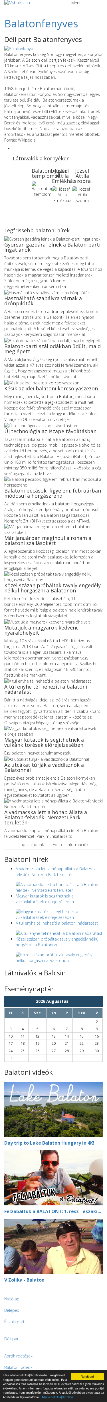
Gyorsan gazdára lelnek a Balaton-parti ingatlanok (52, 247)
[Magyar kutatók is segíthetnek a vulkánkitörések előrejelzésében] (59, 914)
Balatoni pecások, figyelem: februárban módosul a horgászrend (52, 493)
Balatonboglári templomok (50, 173)
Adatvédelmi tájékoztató (57, 1397)
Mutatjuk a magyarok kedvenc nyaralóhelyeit (41, 630)
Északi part (14, 1321)
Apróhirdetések (18, 1356)
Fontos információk (70, 844)
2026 (41, 1001)
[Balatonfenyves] (20, 48)
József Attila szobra (82, 175)
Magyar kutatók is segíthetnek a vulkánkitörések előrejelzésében (44, 742)
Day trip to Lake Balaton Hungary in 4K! (49, 1143)
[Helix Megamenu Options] (5, 8)
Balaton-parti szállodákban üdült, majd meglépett (52, 349)
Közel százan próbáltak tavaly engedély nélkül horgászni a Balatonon (52, 588)
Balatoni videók (18, 1367)
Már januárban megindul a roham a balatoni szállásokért (47, 540)
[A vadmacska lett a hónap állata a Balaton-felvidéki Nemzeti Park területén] (59, 886)
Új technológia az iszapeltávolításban (50, 431)
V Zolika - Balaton (24, 1280)
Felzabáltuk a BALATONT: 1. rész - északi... (52, 1211)
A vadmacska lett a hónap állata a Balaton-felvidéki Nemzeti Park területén (45, 817)
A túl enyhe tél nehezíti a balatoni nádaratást (45, 689)
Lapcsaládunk (31, 844)
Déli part (12, 1339)
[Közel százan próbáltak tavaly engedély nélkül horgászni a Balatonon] (59, 957)
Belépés (11, 1310)
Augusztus (58, 1001)
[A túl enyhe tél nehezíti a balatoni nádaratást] (59, 933)
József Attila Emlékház (63, 175)
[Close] (1, 1290)
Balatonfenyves (41, 24)
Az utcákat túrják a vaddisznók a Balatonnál (44, 767)
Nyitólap (11, 1299)
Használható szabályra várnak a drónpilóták (43, 301)
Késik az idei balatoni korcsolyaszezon (51, 388)
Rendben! (87, 1376)
